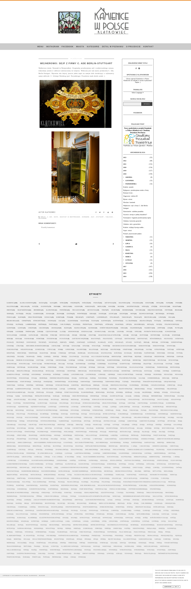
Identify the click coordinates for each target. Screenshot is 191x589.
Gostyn (39, 360)
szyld (128, 342)
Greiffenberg (159, 453)
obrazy (43, 335)
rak (8, 539)
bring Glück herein (106, 503)
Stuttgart (100, 217)
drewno (10, 310)
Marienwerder (112, 360)
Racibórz (43, 414)
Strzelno (44, 492)
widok (56, 435)
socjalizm (21, 543)
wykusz (150, 550)
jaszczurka (120, 514)
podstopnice (80, 431)
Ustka (63, 496)
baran (9, 503)
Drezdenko (158, 356)
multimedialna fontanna (116, 525)
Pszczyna (19, 414)
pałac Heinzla (124, 532)
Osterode (84, 410)
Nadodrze (108, 474)
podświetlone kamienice (67, 535)
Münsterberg (155, 338)
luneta (145, 521)
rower (118, 392)
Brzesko (74, 399)
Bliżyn (46, 446)
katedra (91, 342)
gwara (9, 514)
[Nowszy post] (39, 244)
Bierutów (127, 356)
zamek (46, 356)
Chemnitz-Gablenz (159, 446)
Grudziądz (55, 328)
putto (179, 353)
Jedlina (103, 460)
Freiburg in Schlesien (24, 360)
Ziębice (62, 342)
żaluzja (84, 356)
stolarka (113, 317)
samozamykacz (144, 539)
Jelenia (66, 328)
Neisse (147, 374)
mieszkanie (139, 389)
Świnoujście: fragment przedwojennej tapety (137, 218)
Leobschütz (85, 407)
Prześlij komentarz (48, 227)
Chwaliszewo (133, 399)
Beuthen (159, 313)
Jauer (156, 371)
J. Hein (176, 457)
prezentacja (138, 535)
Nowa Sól (95, 346)
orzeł (9, 532)
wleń (33, 550)
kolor (73, 517)
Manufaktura (12, 471)
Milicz (9, 410)
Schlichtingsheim (156, 485)
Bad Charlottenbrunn (83, 442)
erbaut (78, 424)
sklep (120, 306)
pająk (51, 532)
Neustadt (167, 338)
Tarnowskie (96, 381)
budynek (143, 335)
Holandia (63, 403)
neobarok (37, 528)
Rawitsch (73, 414)
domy (129, 507)
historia (20, 367)
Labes (65, 374)
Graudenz (42, 328)
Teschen (42, 342)
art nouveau (92, 310)
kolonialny (105, 353)
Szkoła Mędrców (90, 492)
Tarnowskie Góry (111, 381)
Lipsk (147, 467)
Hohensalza (85, 331)
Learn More (168, 586)
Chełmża (147, 356)
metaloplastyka (126, 428)
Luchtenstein (167, 467)
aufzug (159, 500)
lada (61, 389)
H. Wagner (68, 457)
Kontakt (148, 47)
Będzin (137, 356)
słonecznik (26, 396)
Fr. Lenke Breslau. (44, 453)
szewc (122, 543)
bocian (70, 503)
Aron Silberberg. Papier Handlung (46, 442)
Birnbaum (10, 446)
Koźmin (56, 374)
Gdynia (117, 338)
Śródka (134, 435)
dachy (168, 364)
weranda (117, 546)
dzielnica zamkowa (14, 510)
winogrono (121, 367)
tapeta (169, 349)
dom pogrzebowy (89, 507)
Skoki (73, 489)
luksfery (134, 521)
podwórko (64, 310)
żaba (72, 557)
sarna (157, 539)
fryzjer (144, 385)
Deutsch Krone (147, 399)
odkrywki (126, 349)
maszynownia (31, 525)
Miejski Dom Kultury (122, 471)
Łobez (136, 396)
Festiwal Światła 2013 (14, 453)
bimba (95, 385)
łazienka (123, 435)
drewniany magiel (142, 507)
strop (62, 543)
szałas (113, 543)
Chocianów (120, 399)
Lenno (115, 467)
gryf (127, 324)
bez (179, 421)
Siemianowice (144, 346)
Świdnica (29, 331)
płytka (177, 328)
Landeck (51, 407)
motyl (179, 428)
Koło (130, 464)
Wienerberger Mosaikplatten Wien (135, 496)
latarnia (75, 521)
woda (103, 396)
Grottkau (136, 371)
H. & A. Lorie (56, 457)
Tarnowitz (84, 381)
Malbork (145, 407)
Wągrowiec (75, 421)
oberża (76, 528)
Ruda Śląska (94, 414)
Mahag (135, 407)
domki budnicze (106, 507)
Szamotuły (124, 364)
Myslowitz (173, 360)
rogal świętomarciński (41, 539)
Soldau (9, 417)
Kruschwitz (11, 467)
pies (159, 532)
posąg (102, 431)
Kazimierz (169, 403)
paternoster (55, 431)
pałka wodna (139, 532)
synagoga (174, 392)
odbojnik (51, 367)
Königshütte (38, 321)
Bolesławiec (37, 371)
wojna (86, 550)
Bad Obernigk (101, 442)
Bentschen (174, 367)
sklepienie (146, 392)
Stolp (9, 324)
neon (59, 528)
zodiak (100, 553)
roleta (109, 392)
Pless (143, 410)
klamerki (31, 517)
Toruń (104, 310)
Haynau (147, 371)
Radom (20, 317)
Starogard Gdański (72, 417)
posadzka (136, 303)
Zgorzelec (39, 349)
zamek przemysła (63, 553)
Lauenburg (90, 374)
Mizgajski (167, 471)
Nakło (138, 374)
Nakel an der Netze (124, 374)
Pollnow (105, 482)
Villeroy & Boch (158, 417)
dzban (169, 507)
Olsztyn (83, 321)
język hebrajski (142, 514)
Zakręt (26, 500)
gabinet (114, 510)
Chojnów (70, 371)
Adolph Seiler (19, 399)
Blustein (56, 446)
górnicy (170, 385)
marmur (99, 428)
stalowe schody (171, 324)
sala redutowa (129, 539)
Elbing (179, 356)
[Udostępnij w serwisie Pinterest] (112, 212)
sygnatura (63, 338)
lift (103, 521)
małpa (42, 525)
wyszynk (160, 550)
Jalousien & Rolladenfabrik (41, 460)
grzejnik (174, 510)
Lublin (161, 317)
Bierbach (170, 442)
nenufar (160, 353)
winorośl (93, 396)
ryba (78, 539)
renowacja (64, 335)
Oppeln (137, 331)
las (66, 521)
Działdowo (175, 399)
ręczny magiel (113, 539)
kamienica (10, 303)
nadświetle (148, 353)
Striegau (87, 417)
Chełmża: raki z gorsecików (132, 224)
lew (168, 328)
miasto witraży (125, 389)
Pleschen (101, 378)
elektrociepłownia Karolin (47, 510)
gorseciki (69, 349)
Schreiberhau (136, 414)
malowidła (123, 303)
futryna (104, 510)
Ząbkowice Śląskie (146, 421)
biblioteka (85, 385)
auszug (169, 500)
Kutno (47, 467)
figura (73, 510)
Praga (60, 364)
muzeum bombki (147, 525)
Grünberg (167, 321)
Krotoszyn (142, 338)
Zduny (86, 421)
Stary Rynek (24, 381)
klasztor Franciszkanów (48, 517)
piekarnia (138, 349)
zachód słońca (115, 396)
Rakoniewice (31, 485)
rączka (145, 431)
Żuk (65, 557)
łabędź (113, 435)
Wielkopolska (26, 349)
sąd (16, 396)
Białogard (43, 399)
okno (132, 313)
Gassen (95, 453)
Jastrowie (92, 460)
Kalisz (75, 324)
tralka (136, 317)
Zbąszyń (146, 364)
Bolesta (78, 446)
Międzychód (11, 474)
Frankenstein (28, 403)
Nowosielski (48, 478)
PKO (117, 410)
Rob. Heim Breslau (87, 485)
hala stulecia (21, 514)
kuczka (127, 353)
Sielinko (64, 489)
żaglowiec (73, 356)
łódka (144, 396)
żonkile (81, 557)
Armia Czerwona (24, 442)
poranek (118, 535)
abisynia (78, 500)
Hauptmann (125, 457)
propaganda (152, 535)
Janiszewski (61, 460)
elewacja (48, 317)
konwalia (106, 517)
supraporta (158, 349)
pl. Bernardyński (13, 535)
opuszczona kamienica (15, 392)
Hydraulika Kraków (90, 403)
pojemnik (84, 535)
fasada (64, 510)
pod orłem (50, 535)
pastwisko (111, 532)
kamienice (37, 313)
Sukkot (67, 492)
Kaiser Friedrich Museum (16, 464)
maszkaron (32, 367)
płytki (18, 313)
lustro (154, 521)
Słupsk (18, 324)
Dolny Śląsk (162, 399)
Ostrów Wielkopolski (108, 328)
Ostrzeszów (96, 410)
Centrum (163, 342)
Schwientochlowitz (36, 489)
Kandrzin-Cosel (156, 403)
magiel (89, 428)
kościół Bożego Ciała (158, 517)
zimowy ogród (87, 553)
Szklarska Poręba (140, 417)
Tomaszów (135, 381)
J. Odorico (10, 460)
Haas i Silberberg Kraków (93, 457)
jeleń (130, 514)
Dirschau (81, 371)
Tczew (124, 381)
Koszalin (75, 346)
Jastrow (81, 460)
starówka (40, 543)
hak (141, 424)
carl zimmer (145, 503)
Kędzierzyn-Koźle (37, 407)
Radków (19, 485)
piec (27, 313)
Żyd (8, 399)
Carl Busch (144, 446)
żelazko (43, 439)
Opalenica (115, 478)
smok (156, 392)
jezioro (166, 424)
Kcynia (48, 464)
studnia (51, 321)
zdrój (55, 356)
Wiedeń (29, 385)
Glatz (62, 331)
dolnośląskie (56, 507)
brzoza (120, 503)
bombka (92, 503)
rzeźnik (41, 324)
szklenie (10, 356)
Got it (177, 586)
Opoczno (74, 410)
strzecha (71, 543)
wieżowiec (164, 546)
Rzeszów (10, 353)
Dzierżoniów (175, 342)
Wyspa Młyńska (61, 385)
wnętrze (73, 303)
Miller (137, 471)
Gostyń (49, 360)
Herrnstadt (153, 457)
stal (30, 543)
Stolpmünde (154, 489)
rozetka (69, 539)
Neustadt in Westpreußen (70, 217)
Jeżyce (65, 346)
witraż (62, 303)
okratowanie (138, 528)
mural (17, 338)
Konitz (24, 374)
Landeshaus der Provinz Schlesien (73, 467)
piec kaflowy (77, 310)
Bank (125, 442)
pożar (128, 535)
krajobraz (138, 324)
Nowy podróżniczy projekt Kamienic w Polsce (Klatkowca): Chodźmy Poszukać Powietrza (138, 130)
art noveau (109, 303)
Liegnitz (122, 313)
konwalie (117, 517)
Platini (84, 482)
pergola (151, 532)
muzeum (137, 353)
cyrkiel (61, 353)
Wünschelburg (170, 496)
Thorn (9, 313)
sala (136, 392)
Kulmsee (89, 360)
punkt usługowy (70, 392)
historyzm (154, 335)
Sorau (123, 328)
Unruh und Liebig (50, 496)
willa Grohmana (13, 550)
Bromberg (37, 310)
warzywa (105, 546)
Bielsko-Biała (12, 321)
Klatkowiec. (69, 464)
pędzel (177, 535)
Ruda (83, 414)
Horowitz (165, 457)
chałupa (21, 424)
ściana (93, 321)
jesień (158, 424)
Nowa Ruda (23, 378)
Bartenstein (135, 442)
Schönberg (52, 489)
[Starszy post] (113, 244)
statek (170, 431)
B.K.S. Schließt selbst (99, 356)
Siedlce (165, 378)
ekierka (81, 353)
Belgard (31, 399)
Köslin (85, 346)
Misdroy (136, 360)
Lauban (74, 407)
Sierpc (174, 378)
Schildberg (122, 414)
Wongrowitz (31, 421)
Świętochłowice (13, 557)
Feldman (159, 449)
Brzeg (154, 342)
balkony (43, 353)
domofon (119, 507)
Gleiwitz (10, 328)
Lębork (110, 374)
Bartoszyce (148, 442)
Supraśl (36, 381)
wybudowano (125, 550)
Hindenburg (72, 331)
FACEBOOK (68, 47)
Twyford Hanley (26, 496)
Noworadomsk (33, 478)
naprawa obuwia (23, 528)
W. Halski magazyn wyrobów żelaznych (93, 496)
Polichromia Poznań (126, 378)
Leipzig (106, 467)
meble (9, 338)
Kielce (110, 331)
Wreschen (20, 353)
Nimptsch (20, 478)
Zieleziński (66, 500)
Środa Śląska (149, 553)
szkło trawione (34, 317)
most (156, 428)
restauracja (124, 431)
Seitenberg (162, 414)
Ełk (8, 403)
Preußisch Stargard (168, 410)
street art (20, 435)
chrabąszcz (169, 503)
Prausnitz (152, 410)
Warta (20, 385)
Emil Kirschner (90, 449)
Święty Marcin (158, 435)
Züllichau (157, 364)
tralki (19, 356)
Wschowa (52, 342)
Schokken (170, 485)
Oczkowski (104, 478)
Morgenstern (49, 474)
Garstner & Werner (82, 453)
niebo (67, 528)
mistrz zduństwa (97, 525)
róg (95, 539)
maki (103, 389)
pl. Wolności (28, 535)
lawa (85, 521)
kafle (52, 303)
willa (170, 317)
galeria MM (125, 510)
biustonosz (49, 503)
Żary (39, 331)
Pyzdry (9, 485)
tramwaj (29, 356)
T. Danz (119, 492)
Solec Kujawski (30, 417)
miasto (112, 389)
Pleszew (112, 378)
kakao (154, 514)
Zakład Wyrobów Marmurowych (46, 500)
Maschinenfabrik (47, 471)
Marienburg (157, 407)
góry (134, 424)
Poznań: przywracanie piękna (132, 234)
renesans (99, 392)
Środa (137, 553)
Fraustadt (107, 338)
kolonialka (92, 353)
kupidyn (34, 521)
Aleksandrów (110, 439)
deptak (71, 353)
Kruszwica (24, 467)
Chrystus (173, 446)
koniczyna (84, 517)
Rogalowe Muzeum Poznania (108, 485)
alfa (109, 500)
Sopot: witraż (127, 230)
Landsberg (101, 317)
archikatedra (147, 500)
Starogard (57, 417)
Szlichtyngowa (106, 492)
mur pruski (114, 349)
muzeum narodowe (164, 525)
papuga (72, 532)
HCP (78, 457)
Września (32, 353)
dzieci (69, 424)
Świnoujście (168, 396)
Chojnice (59, 371)
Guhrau (37, 457)
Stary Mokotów (85, 489)
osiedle (18, 532)
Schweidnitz (169, 331)
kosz (137, 517)
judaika (49, 313)
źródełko (55, 557)
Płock (69, 364)
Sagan (141, 378)
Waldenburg (134, 328)
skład (161, 431)
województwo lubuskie (71, 550)
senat (175, 539)
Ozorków (143, 478)
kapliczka (32, 335)
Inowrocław (99, 331)
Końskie (139, 464)
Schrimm (100, 364)
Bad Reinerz (114, 442)
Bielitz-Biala (149, 317)
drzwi (56, 306)
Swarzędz (47, 381)
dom (59, 349)
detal (158, 303)
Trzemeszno (11, 496)
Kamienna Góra (12, 374)
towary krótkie (170, 543)
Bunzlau (49, 371)
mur (42, 367)
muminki (134, 525)
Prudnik (19, 342)
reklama (24, 306)
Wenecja (116, 496)
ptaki (69, 317)
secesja (41, 303)
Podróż (105, 346)
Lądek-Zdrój (123, 407)
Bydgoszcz (164, 306)
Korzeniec (111, 464)
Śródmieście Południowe (167, 553)
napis (56, 217)
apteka (108, 324)
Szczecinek (72, 381)
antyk (125, 500)
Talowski (129, 492)
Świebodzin (145, 435)
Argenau (10, 442)
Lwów (178, 467)
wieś (138, 546)
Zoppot (160, 328)
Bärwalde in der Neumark (101, 399)
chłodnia (10, 507)
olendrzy (170, 528)
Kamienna (175, 371)
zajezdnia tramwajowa (25, 553)
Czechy (21, 449)
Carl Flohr (64, 324)
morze (147, 428)
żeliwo (59, 313)
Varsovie (10, 385)
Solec (18, 417)
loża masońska (91, 389)
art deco (170, 421)
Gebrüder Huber (109, 453)
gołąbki (125, 424)
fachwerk (133, 385)
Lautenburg (95, 467)
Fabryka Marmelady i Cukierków (139, 449)
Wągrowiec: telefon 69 (130, 196)
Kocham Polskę (97, 464)
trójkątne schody (42, 396)
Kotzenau (10, 407)
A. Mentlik (96, 439)
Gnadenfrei (123, 453)
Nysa (33, 378)
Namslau (119, 474)
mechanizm (53, 525)
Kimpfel (58, 464)
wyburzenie (138, 550)
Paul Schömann (39, 482)
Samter (90, 364)
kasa (173, 514)
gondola (155, 510)
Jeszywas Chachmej (131, 460)
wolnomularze (99, 550)
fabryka (10, 367)
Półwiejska (32, 414)
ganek (136, 510)
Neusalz (178, 374)
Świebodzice (161, 367)
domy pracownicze (46, 424)
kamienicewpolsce (22, 389)
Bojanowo (67, 446)
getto (106, 424)
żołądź (53, 439)
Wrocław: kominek (129, 202)
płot (158, 324)
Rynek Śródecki (129, 485)
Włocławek (11, 335)
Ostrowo (178, 338)
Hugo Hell (74, 403)
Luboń (155, 467)
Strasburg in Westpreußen (17, 492)
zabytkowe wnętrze (79, 338)
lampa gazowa (56, 521)
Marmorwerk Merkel (29, 471)
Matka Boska (63, 471)
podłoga (10, 317)
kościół (117, 353)
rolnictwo (58, 539)
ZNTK (18, 500)
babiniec (179, 500)
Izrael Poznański (108, 403)
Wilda (133, 335)
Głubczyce (41, 403)
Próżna (171, 482)
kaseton (10, 517)
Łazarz (18, 331)
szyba (9, 396)
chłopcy (32, 424)
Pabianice (133, 410)
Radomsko (80, 364)
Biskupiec (36, 446)
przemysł (112, 431)
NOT (68, 474)
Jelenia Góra (79, 328)
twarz (36, 546)
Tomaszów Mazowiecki (151, 381)
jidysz (9, 389)
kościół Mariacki (48, 389)
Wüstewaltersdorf (47, 421)
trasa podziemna (13, 546)
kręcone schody (154, 310)
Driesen (169, 356)
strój (81, 543)
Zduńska (96, 421)
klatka (165, 335)
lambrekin (30, 324)
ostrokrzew (40, 532)
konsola (95, 517)
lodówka (123, 521)
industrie (88, 514)
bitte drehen (36, 503)
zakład (41, 553)
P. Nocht (154, 478)
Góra (46, 457)
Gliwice (20, 328)
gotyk (115, 424)
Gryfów (171, 453)
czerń (32, 507)
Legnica (112, 313)
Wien (21, 421)
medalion (65, 525)
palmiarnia (61, 532)
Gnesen (9, 346)
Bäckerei (84, 399)
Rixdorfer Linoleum (68, 485)
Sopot (178, 321)
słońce (136, 342)
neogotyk (49, 528)
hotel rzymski (57, 514)
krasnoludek (12, 521)
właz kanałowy (135, 367)
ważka (55, 396)
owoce (169, 353)
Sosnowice (44, 417)
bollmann (81, 503)
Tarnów (97, 324)
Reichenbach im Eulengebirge (123, 346)
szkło (92, 313)
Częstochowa (51, 331)
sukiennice (92, 543)
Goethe (147, 453)
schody (77, 306)
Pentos (51, 482)
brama (177, 310)
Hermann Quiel (139, 457)
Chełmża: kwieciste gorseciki (132, 221)
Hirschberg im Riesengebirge (36, 346)
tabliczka (110, 217)
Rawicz (63, 414)
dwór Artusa (158, 507)
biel (25, 503)
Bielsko (78, 317)
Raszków (53, 485)
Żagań (179, 396)
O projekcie (133, 47)
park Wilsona (84, 532)
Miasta (80, 47)
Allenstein (72, 321)
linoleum (112, 521)
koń (144, 517)
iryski (109, 514)
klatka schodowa (26, 303)
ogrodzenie (158, 389)
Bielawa (10, 371)
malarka (10, 525)
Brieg (146, 342)
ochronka (87, 528)
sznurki (131, 543)
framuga (96, 424)
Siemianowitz (158, 346)
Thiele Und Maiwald (153, 492)
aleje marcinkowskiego (94, 500)
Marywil (125, 360)
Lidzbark (125, 467)
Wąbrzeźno (63, 421)
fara (87, 424)
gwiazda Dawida (157, 385)
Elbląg (9, 360)
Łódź (153, 306)
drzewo (60, 424)
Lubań (96, 407)
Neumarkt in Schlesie (158, 474)
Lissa (125, 335)
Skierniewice (175, 414)
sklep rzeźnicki (23, 310)
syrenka (103, 543)
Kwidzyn (99, 360)
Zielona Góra (144, 321)
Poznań (96, 303)
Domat (38, 449)
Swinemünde (59, 381)
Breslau (100, 306)
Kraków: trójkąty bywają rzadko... (134, 227)
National (142, 474)
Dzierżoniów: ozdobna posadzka (133, 211)
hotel (149, 424)
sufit (34, 306)
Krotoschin (129, 338)
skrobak (10, 543)
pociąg (48, 392)
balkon (118, 324)
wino (25, 550)
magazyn (171, 521)
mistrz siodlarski (79, 525)
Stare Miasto (11, 349)
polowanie (107, 535)
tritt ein (27, 546)
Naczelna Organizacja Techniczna (87, 474)
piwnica (39, 392)
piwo (167, 532)
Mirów (146, 471)
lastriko (71, 389)
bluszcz (60, 503)
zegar (76, 553)
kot (109, 342)
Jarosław (55, 346)
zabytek (171, 550)
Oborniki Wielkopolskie (58, 378)
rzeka (136, 431)
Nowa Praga (23, 364)
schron (166, 539)
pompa (58, 392)
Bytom (169, 313)
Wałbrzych (148, 328)
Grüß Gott (26, 457)
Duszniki (48, 449)
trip (38, 356)
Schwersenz (149, 414)
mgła (139, 428)
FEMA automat (118, 449)
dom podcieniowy (72, 507)
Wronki (48, 385)
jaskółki (80, 342)
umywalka (85, 546)
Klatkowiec (50, 310)
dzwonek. (28, 510)
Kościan (150, 464)
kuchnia (57, 428)
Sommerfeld (11, 381)
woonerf (112, 550)
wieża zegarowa (150, 546)
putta (156, 321)
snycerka (139, 310)
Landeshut (63, 407)
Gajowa (67, 453)
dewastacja (42, 507)
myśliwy (10, 528)
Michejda (107, 471)
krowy (47, 428)
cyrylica (50, 349)
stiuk (9, 331)
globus (145, 510)
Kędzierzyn (22, 407)
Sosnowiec (30, 342)
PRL (124, 410)
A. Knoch (85, 439)
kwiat (110, 306)
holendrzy (43, 514)
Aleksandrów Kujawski (128, 439)
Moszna (29, 410)
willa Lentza (90, 435)
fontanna (92, 510)
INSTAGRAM (52, 47)
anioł (117, 500)
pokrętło (95, 535)
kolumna (20, 428)
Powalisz (115, 482)
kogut (35, 389)
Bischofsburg (23, 446)
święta (170, 435)
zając (127, 396)
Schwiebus (21, 489)
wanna (95, 546)
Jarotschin (142, 403)
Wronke (39, 385)
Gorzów (89, 317)
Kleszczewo (83, 464)
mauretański (111, 428)
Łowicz (109, 553)
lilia (80, 389)
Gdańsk (69, 313)
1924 (76, 439)
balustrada (11, 306)
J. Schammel (22, 460)
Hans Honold (112, 457)
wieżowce (78, 435)
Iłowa (121, 403)
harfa (33, 514)
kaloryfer (81, 349)
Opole (128, 331)
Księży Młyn (36, 467)
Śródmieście (155, 396)
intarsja (99, 514)
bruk (52, 353)
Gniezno (31, 328)
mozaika (118, 342)
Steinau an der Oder (116, 489)
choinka (157, 503)
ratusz (82, 367)
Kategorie (93, 47)
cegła (104, 385)
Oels (73, 378)
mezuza (103, 349)
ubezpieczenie (45, 435)
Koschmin (35, 374)
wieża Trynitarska (79, 396)
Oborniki (63, 410)
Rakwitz (43, 485)
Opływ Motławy (130, 478)
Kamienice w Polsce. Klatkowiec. (26, 575)
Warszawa (89, 306)
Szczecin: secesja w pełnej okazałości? (135, 214)
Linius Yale (137, 467)
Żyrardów (20, 439)
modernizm (126, 310)
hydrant (77, 514)
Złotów (160, 421)
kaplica (164, 514)
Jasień (72, 460)
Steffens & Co (100, 489)
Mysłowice (11, 364)
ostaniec (28, 532)
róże (102, 539)
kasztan (10, 428)
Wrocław (66, 306)
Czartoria (10, 449)
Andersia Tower (147, 439)
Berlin (43, 217)
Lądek (112, 407)
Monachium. (35, 474)
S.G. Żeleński (130, 321)
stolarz (10, 435)
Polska (9, 342)
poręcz (52, 335)
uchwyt (54, 546)
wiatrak (65, 396)
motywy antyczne (13, 431)
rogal (26, 539)
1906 (69, 439)
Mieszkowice (170, 407)
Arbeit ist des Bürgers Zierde (167, 439)
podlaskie (68, 431)
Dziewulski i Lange (110, 371)
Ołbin (92, 378)
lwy (162, 521)
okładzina (171, 389)
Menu (40, 47)
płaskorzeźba (86, 392)
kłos (66, 428)
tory (158, 543)
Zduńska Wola (109, 421)
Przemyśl (86, 324)
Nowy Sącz (36, 364)
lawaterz (94, 521)
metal (149, 324)
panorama (28, 338)
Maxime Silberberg (79, 471)
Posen (178, 303)
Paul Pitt (25, 482)
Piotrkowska (49, 364)
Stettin (167, 310)
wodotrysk (54, 550)
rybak (87, 539)
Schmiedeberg (153, 378)
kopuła (128, 517)
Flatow (16, 403)
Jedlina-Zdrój (115, 460)
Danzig (101, 313)
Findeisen (29, 453)
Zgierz (120, 421)
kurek (44, 521)
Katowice (104, 321)
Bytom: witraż (127, 199)
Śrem (63, 356)
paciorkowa (41, 431)
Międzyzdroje (148, 360)
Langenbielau (76, 374)
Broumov (123, 446)
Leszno (119, 331)
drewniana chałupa (118, 385)
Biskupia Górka (22, 371)
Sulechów (112, 364)
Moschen (18, 410)
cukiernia (21, 507)
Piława (60, 482)
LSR (55, 467)
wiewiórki (66, 435)
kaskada (20, 517)
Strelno (34, 492)
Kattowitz (117, 321)
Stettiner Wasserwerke (137, 489)
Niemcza (10, 478)
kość (172, 517)
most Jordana (167, 428)
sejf (93, 217)
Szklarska (126, 417)
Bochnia (54, 399)
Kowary (46, 374)
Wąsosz (9, 500)
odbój (107, 528)
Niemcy (172, 474)
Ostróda (108, 410)
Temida (139, 492)
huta (68, 514)
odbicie (97, 528)
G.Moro (58, 453)
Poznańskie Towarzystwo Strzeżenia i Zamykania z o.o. (143, 482)
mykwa (178, 525)
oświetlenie (29, 431)
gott (165, 510)
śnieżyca (35, 557)
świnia (45, 557)
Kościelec (160, 464)
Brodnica (112, 446)
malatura (92, 349)
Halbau (52, 403)
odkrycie (116, 528)
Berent (159, 442)
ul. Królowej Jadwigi (69, 546)
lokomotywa (77, 428)
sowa (164, 392)
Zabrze (22, 335)
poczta (39, 535)
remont (16, 539)
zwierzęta (149, 367)
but (128, 503)
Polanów (94, 482)
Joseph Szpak (161, 460)
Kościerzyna (173, 464)
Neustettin (11, 378)
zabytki (10, 553)
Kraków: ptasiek (128, 187)
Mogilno (23, 474)
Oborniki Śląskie (89, 478)
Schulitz (10, 489)
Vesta (72, 496)
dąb (176, 364)
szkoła (100, 367)
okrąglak (150, 528)
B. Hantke (67, 442)
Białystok (95, 338)
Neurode (156, 374)
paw (60, 367)
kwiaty (148, 303)
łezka (118, 553)
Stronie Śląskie (100, 417)
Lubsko (101, 374)
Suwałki (77, 492)
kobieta (59, 317)
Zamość (74, 385)
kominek (175, 335)
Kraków (176, 306)
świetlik (52, 324)
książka (24, 521)
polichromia (70, 367)
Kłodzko (91, 328)
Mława (60, 474)
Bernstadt (115, 356)
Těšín (38, 496)
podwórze (81, 313)
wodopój (42, 550)
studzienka (51, 338)
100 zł (62, 439)
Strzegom (113, 417)
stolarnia (52, 543)
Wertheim (135, 364)
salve (148, 349)
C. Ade (50, 217)
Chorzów (25, 321)
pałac (30, 392)
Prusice (9, 414)
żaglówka (32, 439)
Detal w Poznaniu (112, 47)
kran (30, 428)
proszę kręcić (166, 535)
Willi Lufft (157, 496)
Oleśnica (82, 378)
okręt (161, 528)
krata (38, 428)
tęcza (45, 546)
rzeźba (127, 392)
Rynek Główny (108, 414)
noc (148, 389)
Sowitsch (170, 346)
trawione (32, 435)
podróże (39, 338)
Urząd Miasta (169, 381)
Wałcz (179, 417)
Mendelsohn (95, 471)
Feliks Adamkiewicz (174, 449)
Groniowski (60, 360)
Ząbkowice (131, 421)
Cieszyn (91, 335)
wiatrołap (128, 546)
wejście (109, 367)
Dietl (30, 449)
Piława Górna (72, 482)
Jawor (165, 371)
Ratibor (54, 414)
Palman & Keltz (12, 482)
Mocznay (161, 360)
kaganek (177, 424)
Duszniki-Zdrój (61, 449)
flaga (82, 510)
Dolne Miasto (94, 371)
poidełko (92, 431)
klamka (101, 342)
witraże (85, 303)
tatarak (141, 543)
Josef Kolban (148, 460)
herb (71, 342)
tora (150, 543)
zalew (50, 553)
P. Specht (164, 478)
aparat (135, 500)
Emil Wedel (104, 449)
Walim (170, 417)
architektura (132, 306)
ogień (126, 528)
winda (144, 306)
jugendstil (45, 306)
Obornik (42, 378)
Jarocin (130, 403)
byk (135, 503)
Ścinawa (128, 553)
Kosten (121, 464)
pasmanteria (98, 532)
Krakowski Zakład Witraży (108, 335)
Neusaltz (167, 374)
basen (18, 503)
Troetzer (168, 492)
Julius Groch (175, 460)
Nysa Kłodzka (62, 478)
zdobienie (103, 435)
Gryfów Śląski (12, 457)
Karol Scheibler (36, 464)
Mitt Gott (156, 471)
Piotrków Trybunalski (152, 331)
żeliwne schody (145, 313)
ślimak (25, 557)
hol (179, 385)
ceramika (10, 424)
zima (73, 335)
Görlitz (19, 346)
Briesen (64, 399)
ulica (61, 321)
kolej (65, 517)
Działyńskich (76, 449)
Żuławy (9, 439)
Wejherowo (43, 218)
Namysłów (131, 474)
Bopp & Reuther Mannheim (95, 446)
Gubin (79, 360)
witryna (179, 349)
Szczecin (114, 310)
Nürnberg (86, 217)
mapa (20, 525)
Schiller (142, 485)
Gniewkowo (136, 453)
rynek (91, 367)
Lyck (104, 407)
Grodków (124, 371)
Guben (71, 360)
